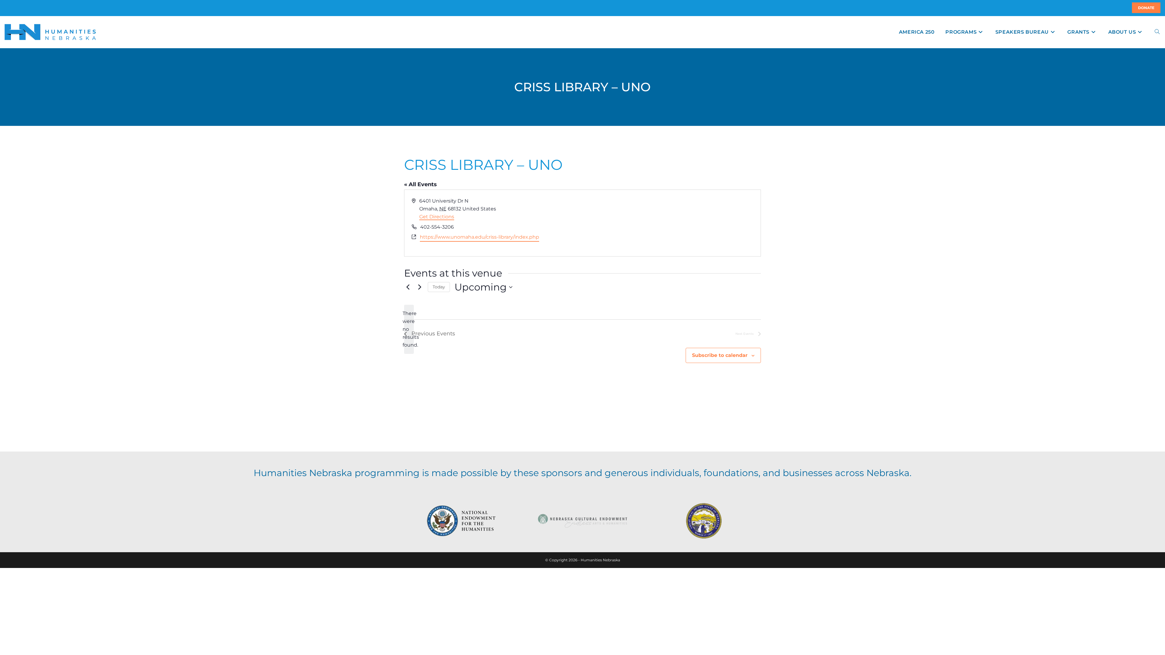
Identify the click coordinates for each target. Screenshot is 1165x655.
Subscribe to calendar (720, 355)
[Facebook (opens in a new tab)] (8, 8)
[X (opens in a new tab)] (5, 8)
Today (439, 287)
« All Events (420, 184)
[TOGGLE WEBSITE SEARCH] (1157, 32)
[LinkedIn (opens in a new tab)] (12, 8)
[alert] (409, 329)
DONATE (1146, 7)
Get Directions (436, 217)
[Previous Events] (407, 287)
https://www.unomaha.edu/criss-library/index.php (479, 237)
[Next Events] (419, 287)
